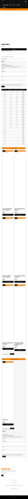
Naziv (2, 76)
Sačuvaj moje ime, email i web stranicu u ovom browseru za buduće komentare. (12, 454)
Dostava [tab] (11, 56)
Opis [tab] (3, 56)
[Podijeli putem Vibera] (23, 53)
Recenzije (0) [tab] (7, 56)
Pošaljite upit (14, 49)
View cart (12, 428)
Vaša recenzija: (3, 71)
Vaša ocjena (3, 68)
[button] (25, 1)
